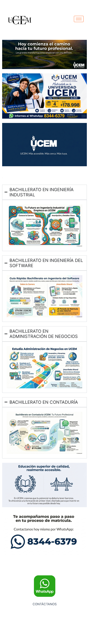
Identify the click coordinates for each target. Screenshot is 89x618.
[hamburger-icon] (79, 19)
